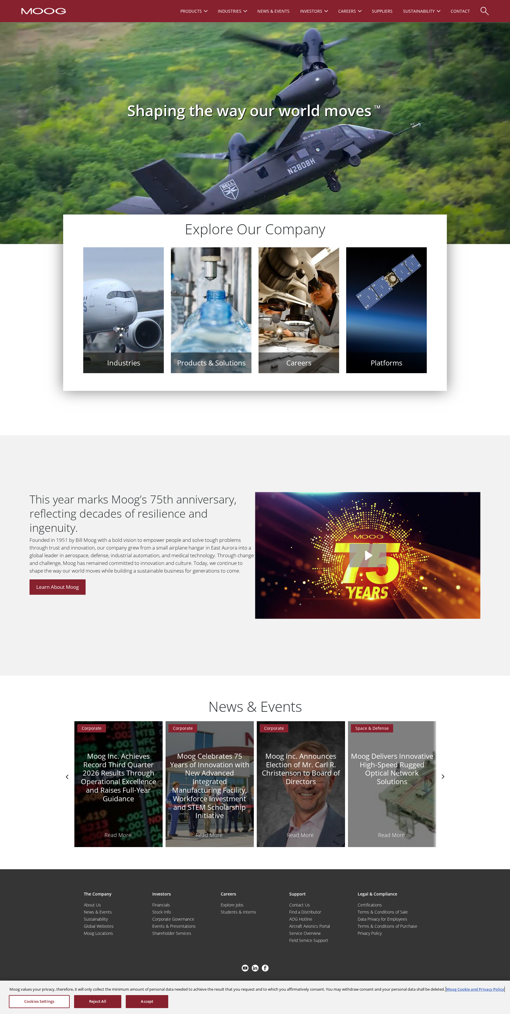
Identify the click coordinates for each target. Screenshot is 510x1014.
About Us (92, 905)
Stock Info (161, 912)
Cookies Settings (39, 1001)
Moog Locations (98, 933)
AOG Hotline (300, 919)
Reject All (97, 1001)
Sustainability (96, 919)
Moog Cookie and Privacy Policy (475, 989)
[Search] (484, 8)
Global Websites (99, 926)
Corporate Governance (173, 919)
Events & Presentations (174, 926)
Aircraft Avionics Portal (309, 926)
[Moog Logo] (43, 10)
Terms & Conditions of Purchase (387, 926)
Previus (67, 776)
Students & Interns (238, 912)
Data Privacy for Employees (382, 919)
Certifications (370, 905)
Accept (147, 1001)
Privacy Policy (370, 933)
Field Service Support (308, 940)
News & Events (98, 912)
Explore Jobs (232, 905)
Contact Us (299, 905)
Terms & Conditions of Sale (383, 912)
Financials (161, 905)
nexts (442, 776)
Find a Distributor (305, 912)
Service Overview (305, 933)
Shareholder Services (171, 933)
